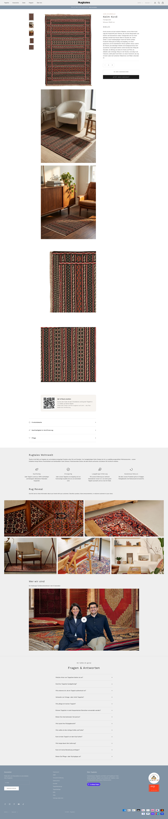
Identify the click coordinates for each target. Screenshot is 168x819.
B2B (54, 792)
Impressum (56, 772)
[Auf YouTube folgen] (19, 804)
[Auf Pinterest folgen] (14, 804)
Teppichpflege (56, 789)
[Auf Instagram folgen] (9, 804)
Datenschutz (56, 781)
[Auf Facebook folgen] (5, 804)
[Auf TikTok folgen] (23, 804)
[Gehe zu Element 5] (31, 47)
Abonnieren (11, 788)
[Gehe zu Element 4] (31, 40)
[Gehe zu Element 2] (31, 25)
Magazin (31, 3)
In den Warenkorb (121, 71)
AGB (54, 775)
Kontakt (55, 783)
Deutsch (147, 2)
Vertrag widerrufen (58, 798)
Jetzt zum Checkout (121, 77)
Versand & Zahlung (58, 778)
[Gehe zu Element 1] (31, 16)
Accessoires (15, 3)
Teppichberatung (57, 786)
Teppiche (6, 3)
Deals (23, 3)
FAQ (54, 795)
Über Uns (39, 3)
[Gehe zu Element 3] (31, 33)
